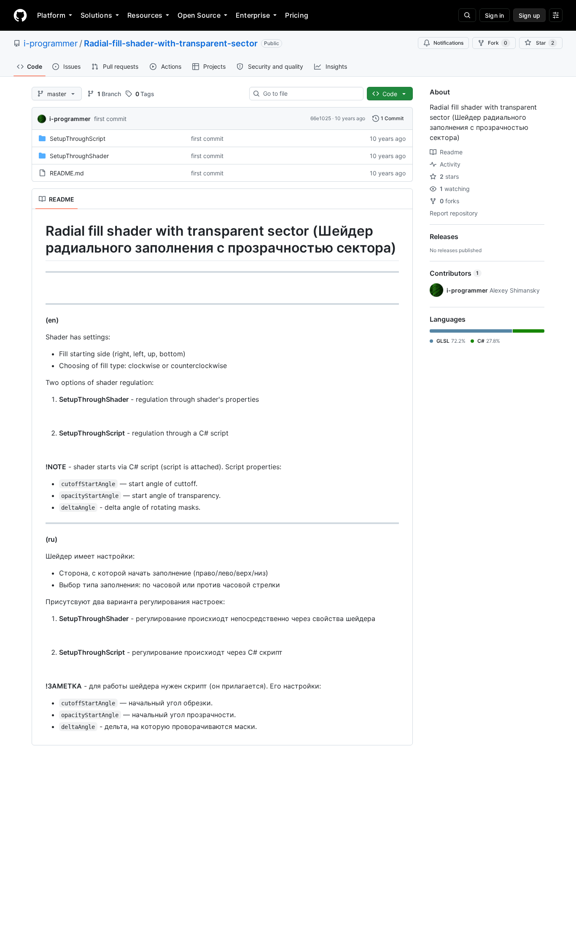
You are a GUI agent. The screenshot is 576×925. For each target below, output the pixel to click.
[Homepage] (20, 15)
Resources (144, 15)
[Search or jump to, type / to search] (467, 15)
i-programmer (51, 43)
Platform (51, 15)
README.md (67, 173)
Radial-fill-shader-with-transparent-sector (171, 43)
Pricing (296, 15)
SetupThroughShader (79, 155)
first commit (110, 118)
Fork (497, 43)
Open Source (199, 15)
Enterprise (253, 15)
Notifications (448, 43)
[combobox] (309, 93)
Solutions (96, 15)
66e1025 (320, 118)
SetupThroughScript (77, 138)
